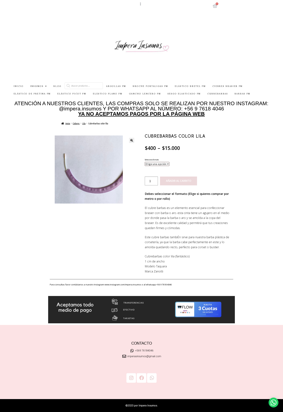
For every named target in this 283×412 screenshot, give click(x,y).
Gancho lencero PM (145, 93)
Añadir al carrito (178, 181)
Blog (57, 86)
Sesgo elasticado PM (184, 93)
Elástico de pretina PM (32, 93)
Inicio (67, 123)
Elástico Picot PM (71, 93)
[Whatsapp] (152, 378)
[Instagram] (131, 378)
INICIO (19, 86)
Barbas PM (242, 93)
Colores (76, 123)
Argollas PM (116, 86)
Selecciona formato (152, 160)
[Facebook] (141, 378)
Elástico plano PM (108, 93)
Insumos (37, 86)
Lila (83, 123)
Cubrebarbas (217, 93)
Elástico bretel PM (190, 86)
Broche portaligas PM (150, 86)
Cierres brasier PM (227, 86)
